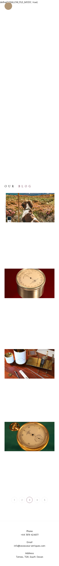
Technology (15, 312)
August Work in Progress (25, 408)
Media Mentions (17, 231)
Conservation (36, 222)
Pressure (29, 231)
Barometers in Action (19, 222)
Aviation (22, 217)
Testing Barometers (30, 312)
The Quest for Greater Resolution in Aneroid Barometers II (31, 478)
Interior (42, 226)
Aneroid (13, 217)
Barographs (32, 217)
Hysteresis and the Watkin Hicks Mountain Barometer (29, 335)
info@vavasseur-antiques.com (29, 545)
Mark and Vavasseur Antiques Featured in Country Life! (27, 254)
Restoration (40, 231)
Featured (47, 222)
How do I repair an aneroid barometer (27, 302)
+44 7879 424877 (29, 534)
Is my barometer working (21, 307)
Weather (14, 248)
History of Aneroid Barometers (23, 226)
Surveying (47, 307)
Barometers (44, 217)
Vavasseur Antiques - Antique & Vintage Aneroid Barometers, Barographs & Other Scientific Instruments (31, 240)
